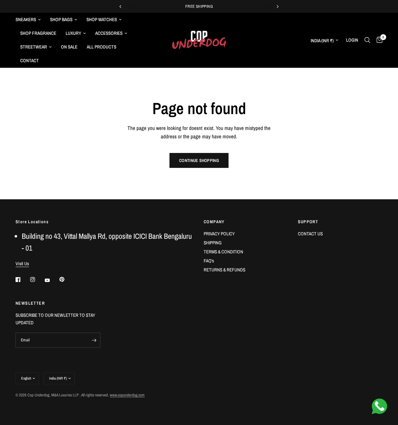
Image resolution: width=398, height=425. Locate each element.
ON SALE (69, 47)
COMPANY (214, 221)
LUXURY (73, 33)
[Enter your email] (94, 340)
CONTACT (29, 60)
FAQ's (209, 260)
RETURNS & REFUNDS (224, 269)
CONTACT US (310, 233)
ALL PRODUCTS (101, 47)
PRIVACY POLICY (219, 233)
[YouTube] (51, 280)
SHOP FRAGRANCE (38, 33)
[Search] (367, 40)
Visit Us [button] (22, 263)
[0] (377, 40)
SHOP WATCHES (101, 19)
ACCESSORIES (109, 33)
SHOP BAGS (61, 19)
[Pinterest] (66, 279)
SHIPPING (213, 242)
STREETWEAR (33, 47)
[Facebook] (22, 279)
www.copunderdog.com (127, 395)
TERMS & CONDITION (223, 251)
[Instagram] (37, 279)
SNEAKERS (26, 19)
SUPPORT (308, 221)
